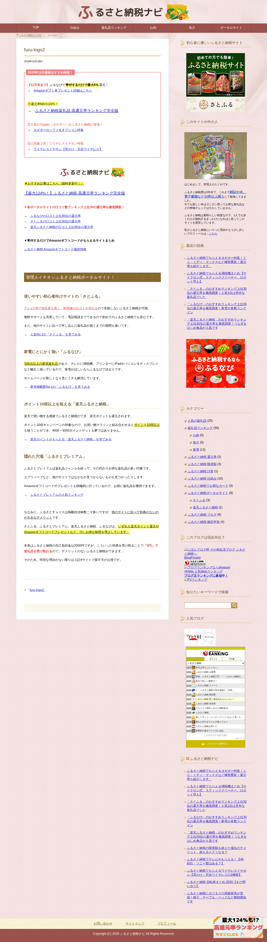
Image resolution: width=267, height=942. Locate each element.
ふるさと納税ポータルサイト (208, 493)
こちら (213, 233)
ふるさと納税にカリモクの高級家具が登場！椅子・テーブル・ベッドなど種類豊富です (216, 897)
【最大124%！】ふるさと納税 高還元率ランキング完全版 (74, 193)
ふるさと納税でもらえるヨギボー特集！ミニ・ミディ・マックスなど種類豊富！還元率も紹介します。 (216, 262)
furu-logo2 (37, 590)
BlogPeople (192, 557)
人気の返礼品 (197, 420)
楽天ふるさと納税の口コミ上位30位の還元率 (61, 227)
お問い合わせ (103, 923)
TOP (36, 27)
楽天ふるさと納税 (205, 507)
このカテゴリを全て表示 (216, 735)
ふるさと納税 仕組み (202, 478)
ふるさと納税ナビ (204, 759)
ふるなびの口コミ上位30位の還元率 (55, 216)
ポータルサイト (231, 27)
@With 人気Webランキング (203, 571)
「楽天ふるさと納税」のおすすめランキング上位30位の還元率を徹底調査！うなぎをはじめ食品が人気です (217, 323)
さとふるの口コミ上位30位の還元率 (55, 221)
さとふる (199, 500)
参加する (240, 738)
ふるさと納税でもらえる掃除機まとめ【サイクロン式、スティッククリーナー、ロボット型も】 (216, 277)
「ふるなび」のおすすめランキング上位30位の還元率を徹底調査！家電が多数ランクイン (217, 308)
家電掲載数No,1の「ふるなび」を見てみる (60, 386)
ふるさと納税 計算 (200, 471)
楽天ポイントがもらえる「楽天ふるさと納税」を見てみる (71, 439)
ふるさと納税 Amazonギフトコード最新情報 (55, 249)
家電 (196, 449)
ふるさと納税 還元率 (202, 457)
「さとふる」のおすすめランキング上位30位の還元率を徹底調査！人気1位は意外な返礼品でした (217, 293)
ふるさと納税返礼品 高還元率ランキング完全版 (76, 110)
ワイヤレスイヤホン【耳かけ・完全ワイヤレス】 (68, 149)
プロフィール (166, 923)
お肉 (153, 27)
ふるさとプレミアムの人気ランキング (56, 494)
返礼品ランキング (113, 27)
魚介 (192, 27)
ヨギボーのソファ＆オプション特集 (59, 130)
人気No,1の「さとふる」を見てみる (55, 334)
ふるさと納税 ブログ (202, 514)
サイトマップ (134, 923)
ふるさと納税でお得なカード (208, 485)
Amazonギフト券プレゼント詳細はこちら (63, 90)
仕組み (75, 27)
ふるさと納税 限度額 (202, 464)
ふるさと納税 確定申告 (204, 522)
